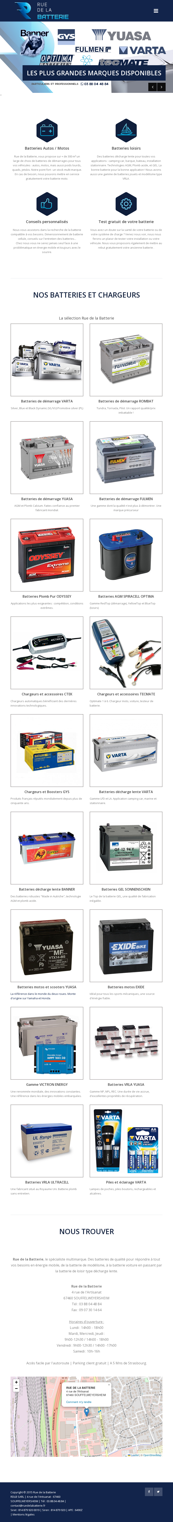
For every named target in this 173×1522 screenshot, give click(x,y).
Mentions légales (24, 1514)
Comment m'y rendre (78, 1402)
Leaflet (134, 1455)
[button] (86, 1412)
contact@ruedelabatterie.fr (28, 1505)
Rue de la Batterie (44, 1492)
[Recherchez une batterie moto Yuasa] (47, 945)
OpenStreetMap (152, 1455)
